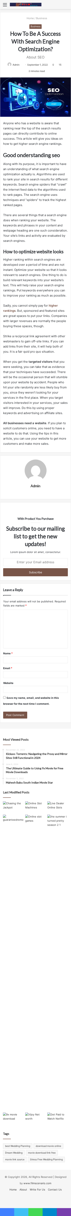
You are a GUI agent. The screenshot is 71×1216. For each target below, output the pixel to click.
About (23, 1189)
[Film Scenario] (25, 4)
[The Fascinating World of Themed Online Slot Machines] (35, 807)
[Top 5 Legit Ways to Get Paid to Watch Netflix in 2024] (57, 1118)
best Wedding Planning (17, 1145)
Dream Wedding (13, 1152)
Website (8, 683)
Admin (16, 64)
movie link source (14, 1159)
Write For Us (37, 1189)
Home (30, 18)
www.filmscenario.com (37, 1183)
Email (7, 668)
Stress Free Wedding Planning (46, 1159)
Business (41, 18)
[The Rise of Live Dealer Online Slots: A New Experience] (57, 807)
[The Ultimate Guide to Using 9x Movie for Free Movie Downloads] (13, 1118)
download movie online (48, 1145)
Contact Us (55, 1189)
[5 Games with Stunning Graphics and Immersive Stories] (35, 820)
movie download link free (42, 1152)
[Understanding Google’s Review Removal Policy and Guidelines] (13, 820)
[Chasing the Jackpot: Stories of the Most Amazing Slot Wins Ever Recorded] (13, 807)
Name (8, 653)
